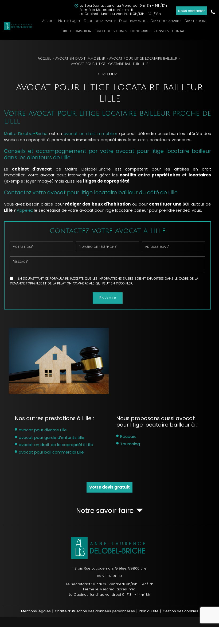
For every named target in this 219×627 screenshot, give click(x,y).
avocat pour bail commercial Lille (51, 452)
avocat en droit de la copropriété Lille (56, 444)
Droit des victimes (111, 31)
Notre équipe (69, 21)
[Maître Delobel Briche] (18, 26)
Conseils (161, 31)
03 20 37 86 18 (213, 12)
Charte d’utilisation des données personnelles (95, 611)
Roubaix (128, 436)
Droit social (195, 21)
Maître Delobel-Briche (26, 133)
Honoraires (140, 31)
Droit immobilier (133, 21)
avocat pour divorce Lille (43, 430)
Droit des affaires (166, 21)
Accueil (48, 21)
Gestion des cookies (180, 611)
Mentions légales (36, 611)
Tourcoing (130, 444)
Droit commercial (76, 31)
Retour (110, 74)
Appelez (25, 210)
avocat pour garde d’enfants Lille (51, 437)
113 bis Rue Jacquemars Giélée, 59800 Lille (109, 568)
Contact (179, 31)
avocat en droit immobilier (90, 133)
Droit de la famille (100, 21)
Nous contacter (191, 10)
